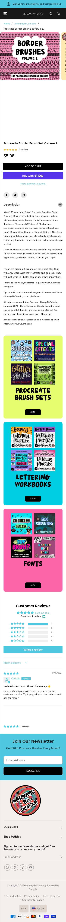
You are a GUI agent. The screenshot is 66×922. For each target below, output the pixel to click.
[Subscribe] (61, 857)
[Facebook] (7, 195)
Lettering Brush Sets (25, 23)
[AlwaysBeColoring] (33, 13)
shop (33, 498)
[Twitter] (15, 195)
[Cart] (58, 14)
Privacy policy (31, 896)
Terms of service (51, 896)
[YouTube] (30, 867)
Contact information (33, 900)
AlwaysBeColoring (36, 885)
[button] (6, 13)
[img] (11, 673)
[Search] (51, 14)
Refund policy (13, 896)
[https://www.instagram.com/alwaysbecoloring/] (7, 867)
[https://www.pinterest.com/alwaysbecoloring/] (24, 195)
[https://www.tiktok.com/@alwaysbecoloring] (23, 867)
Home (7, 23)
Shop (33, 412)
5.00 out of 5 (42, 612)
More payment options (33, 183)
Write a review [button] (33, 650)
